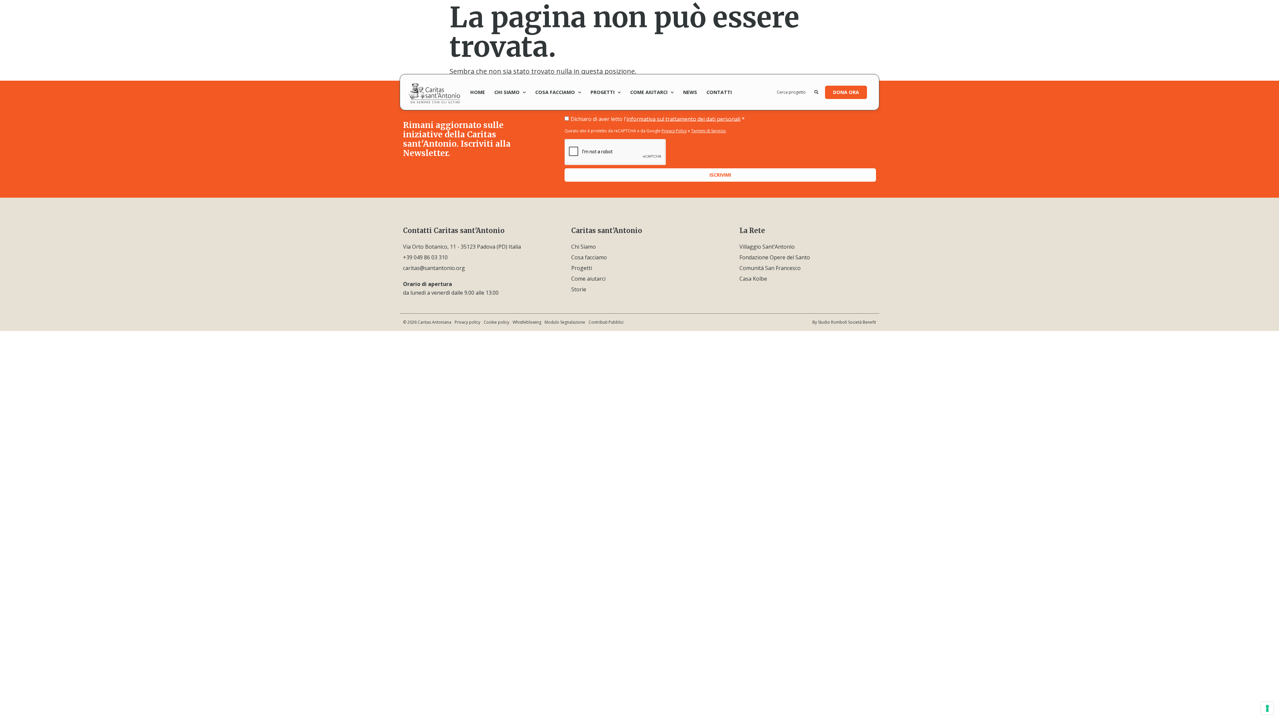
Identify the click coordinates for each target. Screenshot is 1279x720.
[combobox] (796, 92)
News (690, 92)
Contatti (719, 92)
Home (477, 92)
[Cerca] (816, 92)
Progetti (603, 92)
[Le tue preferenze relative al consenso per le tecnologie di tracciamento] (1267, 708)
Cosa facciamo (555, 92)
